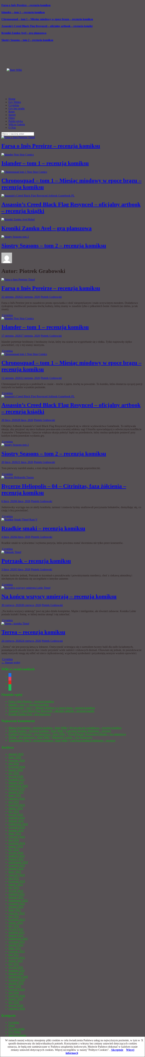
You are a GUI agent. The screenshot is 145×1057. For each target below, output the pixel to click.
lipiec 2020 (14, 986)
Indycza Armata (17, 1035)
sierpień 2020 (16, 983)
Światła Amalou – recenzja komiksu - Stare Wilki (35, 730)
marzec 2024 (15, 846)
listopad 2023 (16, 859)
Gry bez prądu (16, 108)
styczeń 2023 (15, 890)
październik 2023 (18, 862)
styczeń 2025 (15, 814)
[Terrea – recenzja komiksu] (15, 623)
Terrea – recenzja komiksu (33, 632)
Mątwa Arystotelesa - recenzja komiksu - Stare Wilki (37, 727)
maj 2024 (13, 840)
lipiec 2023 (14, 871)
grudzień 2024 (16, 817)
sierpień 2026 (16, 754)
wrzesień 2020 (16, 980)
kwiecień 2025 (16, 805)
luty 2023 (13, 887)
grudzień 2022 (16, 894)
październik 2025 (18, 785)
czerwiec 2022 (16, 913)
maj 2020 (13, 992)
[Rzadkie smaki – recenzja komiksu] (19, 519)
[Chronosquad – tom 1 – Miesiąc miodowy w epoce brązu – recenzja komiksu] (24, 354)
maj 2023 (13, 878)
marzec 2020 (15, 999)
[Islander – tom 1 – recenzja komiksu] (17, 318)
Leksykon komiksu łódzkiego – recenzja (88, 730)
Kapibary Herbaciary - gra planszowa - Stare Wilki (36, 734)
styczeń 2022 (15, 929)
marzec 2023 (15, 884)
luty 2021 (13, 964)
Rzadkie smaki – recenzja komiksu (43, 528)
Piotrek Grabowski (51, 296)
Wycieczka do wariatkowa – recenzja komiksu (95, 727)
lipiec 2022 (14, 910)
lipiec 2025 (14, 795)
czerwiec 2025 (16, 798)
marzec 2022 (15, 922)
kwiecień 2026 (16, 766)
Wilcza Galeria (16, 124)
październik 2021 (18, 938)
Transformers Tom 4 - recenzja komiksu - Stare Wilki (38, 740)
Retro (11, 111)
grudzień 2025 (16, 779)
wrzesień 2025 (16, 789)
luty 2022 (13, 925)
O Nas (12, 127)
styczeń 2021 (15, 967)
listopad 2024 (16, 820)
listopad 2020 (16, 973)
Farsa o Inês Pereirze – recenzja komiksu (26, 5)
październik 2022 (18, 900)
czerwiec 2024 (16, 836)
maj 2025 (13, 801)
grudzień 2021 (16, 932)
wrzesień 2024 (16, 827)
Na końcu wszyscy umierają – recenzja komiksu (59, 596)
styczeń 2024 (15, 852)
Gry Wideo (14, 102)
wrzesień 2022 (16, 903)
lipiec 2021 (14, 948)
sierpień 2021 (16, 945)
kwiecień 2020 (16, 995)
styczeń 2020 (15, 1005)
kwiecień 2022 (16, 919)
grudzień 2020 (16, 970)
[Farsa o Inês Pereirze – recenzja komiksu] (18, 279)
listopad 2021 (16, 935)
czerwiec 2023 (16, 875)
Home (11, 98)
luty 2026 (13, 773)
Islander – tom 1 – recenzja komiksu (23, 12)
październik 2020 (18, 976)
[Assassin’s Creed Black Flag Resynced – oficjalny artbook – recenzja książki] (38, 396)
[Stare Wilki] (14, 69)
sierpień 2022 (16, 906)
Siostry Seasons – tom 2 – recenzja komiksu (27, 40)
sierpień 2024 (16, 830)
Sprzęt (12, 114)
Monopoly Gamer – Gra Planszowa (72, 737)
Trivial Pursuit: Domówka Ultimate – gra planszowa (97, 734)
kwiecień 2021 (16, 957)
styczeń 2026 (15, 776)
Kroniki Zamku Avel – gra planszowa (23, 32)
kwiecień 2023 (16, 881)
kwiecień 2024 (16, 843)
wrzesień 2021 (16, 941)
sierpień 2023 (16, 868)
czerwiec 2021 (16, 951)
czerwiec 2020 (16, 989)
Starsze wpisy (10, 662)
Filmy (11, 117)
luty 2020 (13, 1002)
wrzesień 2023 (16, 865)
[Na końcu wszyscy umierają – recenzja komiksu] (25, 587)
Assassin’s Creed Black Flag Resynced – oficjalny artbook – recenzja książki (46, 26)
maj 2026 (13, 763)
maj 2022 (13, 916)
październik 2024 (18, 824)
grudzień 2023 (16, 855)
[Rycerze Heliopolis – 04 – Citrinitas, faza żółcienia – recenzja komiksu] (17, 477)
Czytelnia (13, 105)
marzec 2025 (15, 808)
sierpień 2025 (16, 792)
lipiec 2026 (14, 757)
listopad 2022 (16, 897)
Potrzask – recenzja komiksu (36, 561)
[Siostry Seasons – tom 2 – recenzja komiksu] (15, 444)
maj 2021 (13, 954)
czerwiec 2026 (16, 760)
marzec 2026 (15, 770)
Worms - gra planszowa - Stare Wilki (29, 737)
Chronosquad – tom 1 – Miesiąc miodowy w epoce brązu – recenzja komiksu (47, 19)
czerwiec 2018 (16, 1008)
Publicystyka (15, 121)
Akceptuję (117, 1049)
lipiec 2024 (14, 833)
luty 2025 (13, 811)
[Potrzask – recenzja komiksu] (11, 552)
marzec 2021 (15, 960)
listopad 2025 (16, 782)
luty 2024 (13, 849)
